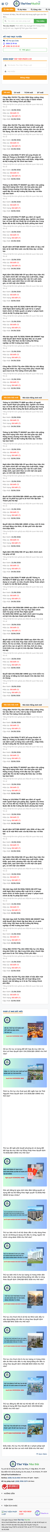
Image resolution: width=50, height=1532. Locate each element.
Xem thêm (42, 1454)
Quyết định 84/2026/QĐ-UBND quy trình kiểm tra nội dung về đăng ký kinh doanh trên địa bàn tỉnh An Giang (23, 676)
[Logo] (13, 1464)
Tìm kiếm (40, 21)
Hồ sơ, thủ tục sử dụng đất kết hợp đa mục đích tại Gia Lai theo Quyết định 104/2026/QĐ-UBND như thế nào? (25, 1051)
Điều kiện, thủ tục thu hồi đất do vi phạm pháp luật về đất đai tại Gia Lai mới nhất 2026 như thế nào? (24, 1447)
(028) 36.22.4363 (14, 1478)
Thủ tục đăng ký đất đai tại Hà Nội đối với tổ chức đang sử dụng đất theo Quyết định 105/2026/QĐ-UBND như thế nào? (23, 1406)
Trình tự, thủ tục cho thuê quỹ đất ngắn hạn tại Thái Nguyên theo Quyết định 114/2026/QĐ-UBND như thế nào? (24, 1093)
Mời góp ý (26, 50)
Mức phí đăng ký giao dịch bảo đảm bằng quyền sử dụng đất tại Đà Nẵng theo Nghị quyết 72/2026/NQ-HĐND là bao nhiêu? (24, 1192)
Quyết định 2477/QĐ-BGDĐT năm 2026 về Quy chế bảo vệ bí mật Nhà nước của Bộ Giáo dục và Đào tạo (23, 249)
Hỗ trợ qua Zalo (12, 41)
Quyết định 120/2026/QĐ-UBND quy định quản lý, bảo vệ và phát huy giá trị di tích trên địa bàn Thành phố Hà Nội (23, 498)
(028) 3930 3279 (21, 1481)
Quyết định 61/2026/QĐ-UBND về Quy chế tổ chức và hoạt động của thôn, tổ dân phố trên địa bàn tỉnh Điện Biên (23, 526)
